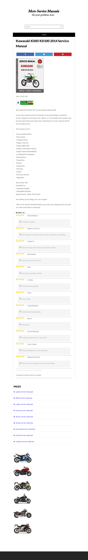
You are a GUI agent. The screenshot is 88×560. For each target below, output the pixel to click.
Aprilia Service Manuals (24, 392)
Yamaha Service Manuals (25, 442)
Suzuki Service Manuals (24, 435)
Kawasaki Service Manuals (25, 429)
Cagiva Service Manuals (24, 404)
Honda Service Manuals (24, 423)
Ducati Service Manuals (24, 410)
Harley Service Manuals (24, 417)
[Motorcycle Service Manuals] (44, 14)
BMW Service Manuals (24, 398)
